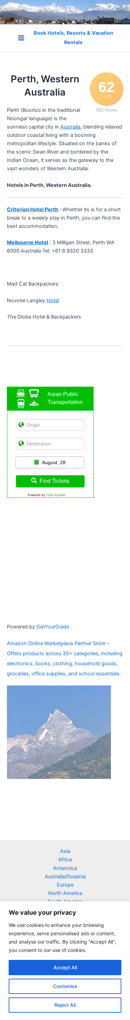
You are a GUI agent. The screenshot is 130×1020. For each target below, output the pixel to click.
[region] (65, 960)
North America (65, 893)
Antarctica (65, 868)
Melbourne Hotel (27, 242)
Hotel (52, 300)
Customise (65, 986)
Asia (65, 851)
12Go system (56, 495)
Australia (70, 127)
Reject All (65, 1005)
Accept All (65, 967)
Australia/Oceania (65, 876)
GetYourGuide (52, 627)
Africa (65, 859)
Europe (65, 885)
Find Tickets (54, 481)
